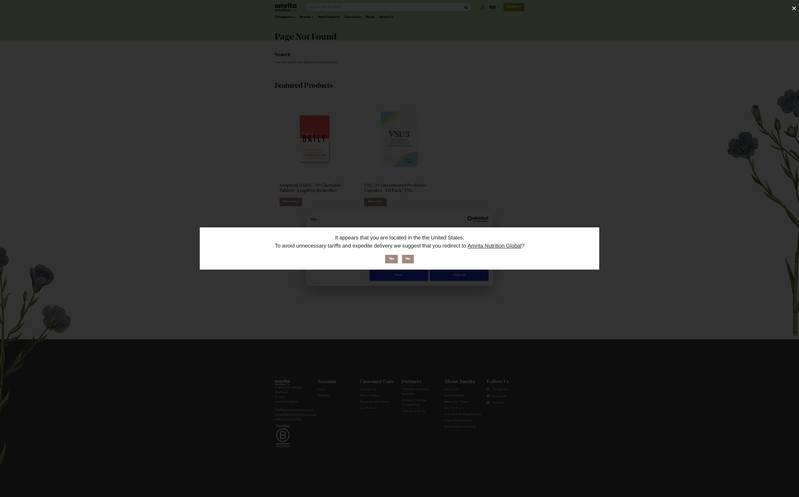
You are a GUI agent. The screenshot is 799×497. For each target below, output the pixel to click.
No (408, 258)
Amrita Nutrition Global (494, 246)
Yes (391, 258)
